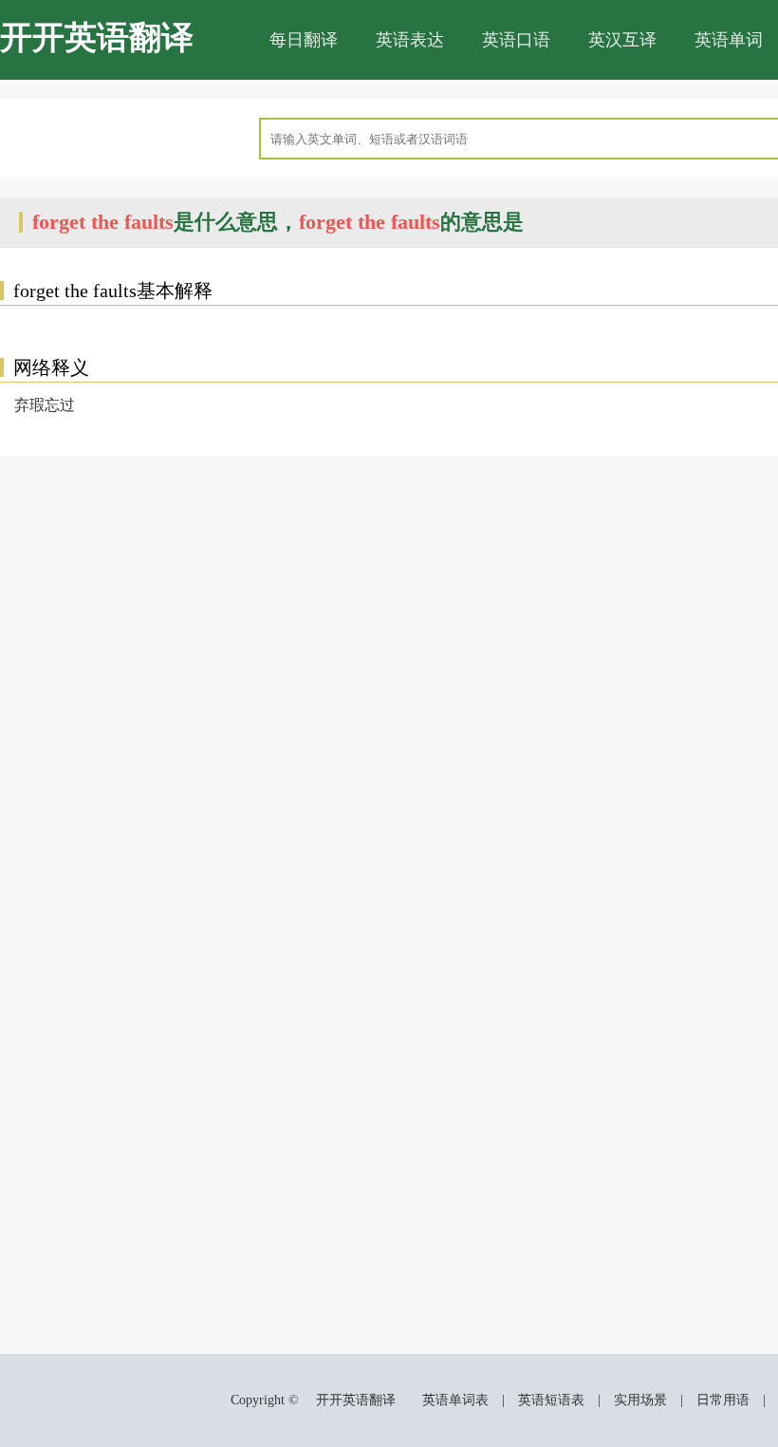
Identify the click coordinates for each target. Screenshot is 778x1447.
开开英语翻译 (97, 37)
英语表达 (410, 39)
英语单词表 (455, 1400)
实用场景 (640, 1400)
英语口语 (516, 39)
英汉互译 (622, 39)
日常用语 (723, 1400)
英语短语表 (551, 1400)
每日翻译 (303, 39)
